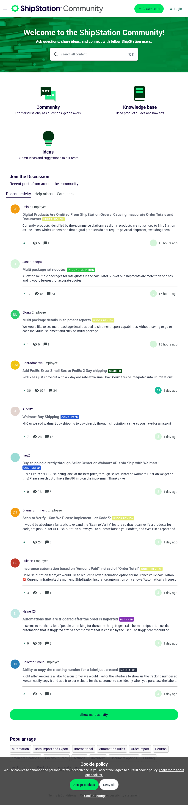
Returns (160, 749)
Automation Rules (112, 749)
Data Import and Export (51, 749)
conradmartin (32, 363)
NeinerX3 (29, 611)
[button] (94, 796)
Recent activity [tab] (18, 193)
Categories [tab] (65, 193)
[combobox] (94, 54)
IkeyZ (26, 455)
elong (26, 312)
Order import (140, 749)
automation (20, 749)
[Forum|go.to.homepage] (57, 9)
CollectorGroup (33, 662)
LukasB (27, 560)
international (83, 749)
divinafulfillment (34, 510)
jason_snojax (32, 261)
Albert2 (27, 409)
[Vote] (24, 243)
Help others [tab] (44, 193)
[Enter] (54, 54)
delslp (26, 206)
